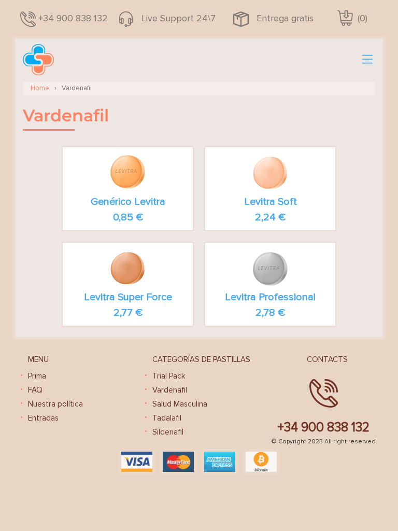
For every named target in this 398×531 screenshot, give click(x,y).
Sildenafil (167, 432)
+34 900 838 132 (73, 18)
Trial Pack (168, 376)
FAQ (35, 390)
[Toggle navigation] (367, 59)
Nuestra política (55, 404)
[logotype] (38, 59)
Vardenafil (169, 390)
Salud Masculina (179, 404)
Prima (37, 376)
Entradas (43, 418)
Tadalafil (166, 418)
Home (40, 88)
